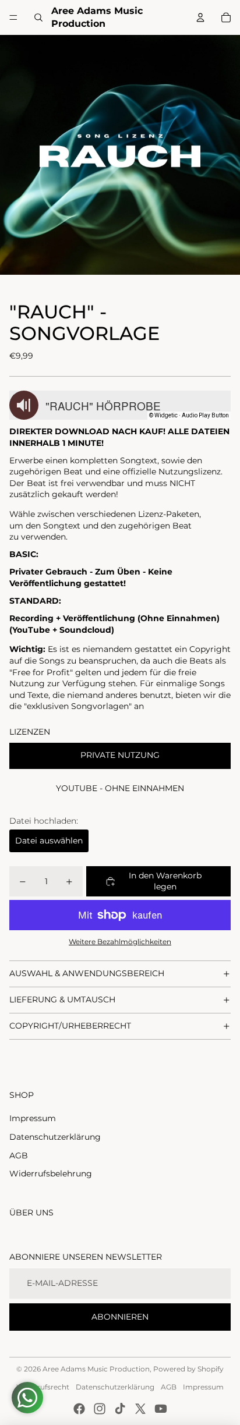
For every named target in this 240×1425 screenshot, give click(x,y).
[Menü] (13, 17)
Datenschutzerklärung (55, 1137)
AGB (18, 1155)
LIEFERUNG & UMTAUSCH (62, 999)
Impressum (32, 1118)
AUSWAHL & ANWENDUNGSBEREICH (86, 973)
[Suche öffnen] (38, 17)
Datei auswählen (49, 840)
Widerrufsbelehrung (50, 1173)
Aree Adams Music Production (96, 1368)
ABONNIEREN (120, 1316)
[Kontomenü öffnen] (200, 17)
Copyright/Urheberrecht (70, 1025)
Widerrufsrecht (42, 1387)
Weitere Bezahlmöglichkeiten (120, 942)
